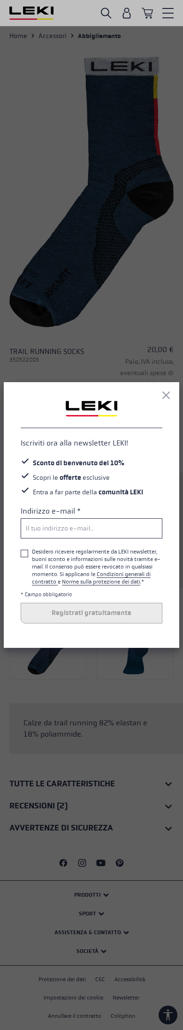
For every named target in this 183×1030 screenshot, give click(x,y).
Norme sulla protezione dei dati (101, 581)
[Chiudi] (166, 395)
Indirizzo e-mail (51, 511)
